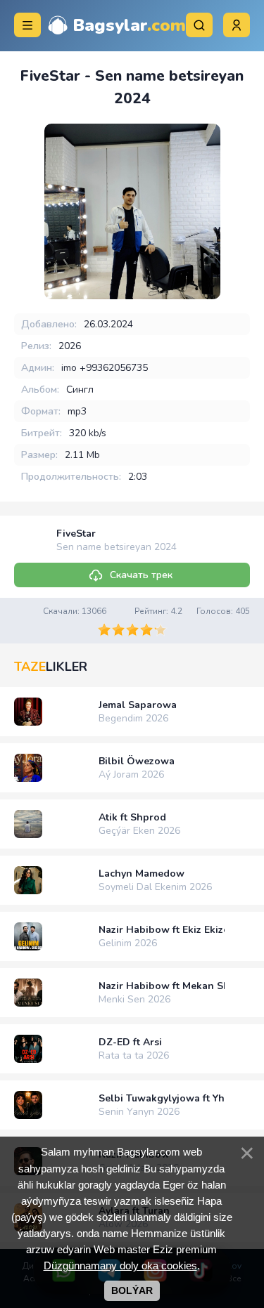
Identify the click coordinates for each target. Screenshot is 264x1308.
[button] (236, 25)
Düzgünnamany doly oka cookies (120, 1265)
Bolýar (132, 1290)
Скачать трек (141, 575)
